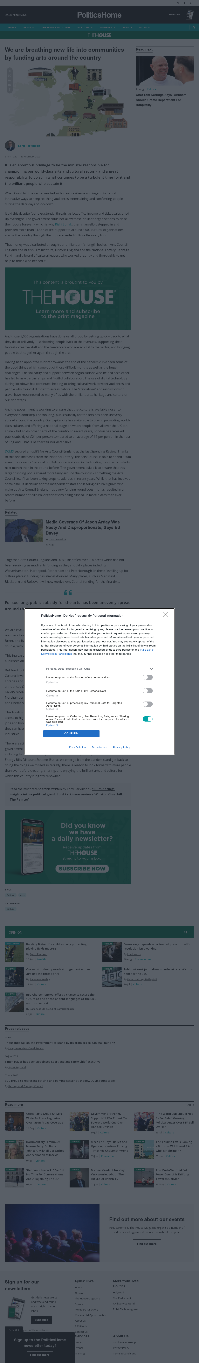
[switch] (148, 677)
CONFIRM (71, 733)
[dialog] (99, 681)
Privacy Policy (121, 747)
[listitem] (99, 669)
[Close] (166, 616)
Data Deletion (77, 747)
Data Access (99, 747)
